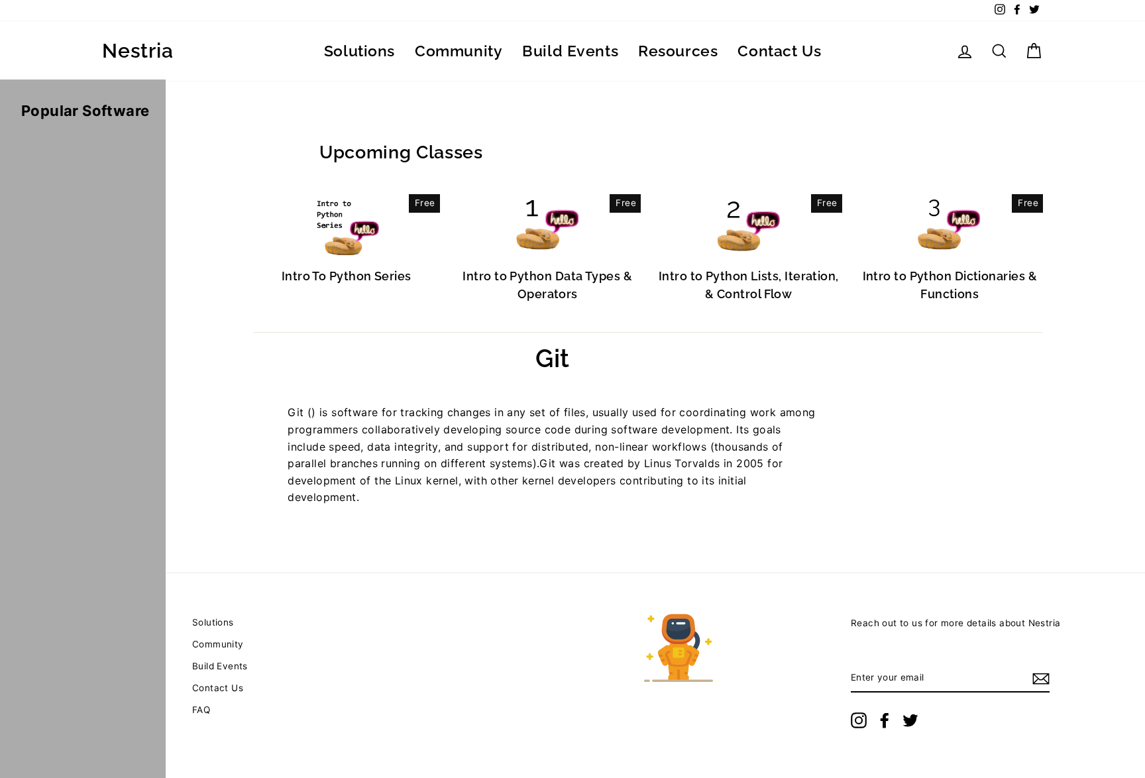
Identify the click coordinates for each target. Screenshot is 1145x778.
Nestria (137, 51)
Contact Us (779, 51)
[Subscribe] (1041, 678)
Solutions (359, 51)
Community (458, 51)
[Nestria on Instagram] (859, 720)
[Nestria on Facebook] (885, 720)
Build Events (570, 51)
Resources (678, 51)
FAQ (201, 709)
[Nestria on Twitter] (910, 720)
